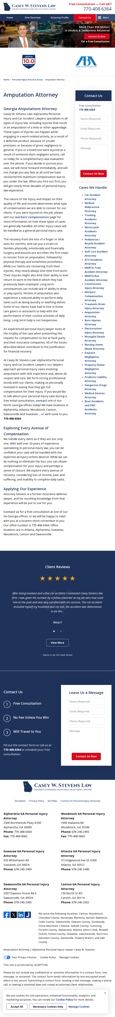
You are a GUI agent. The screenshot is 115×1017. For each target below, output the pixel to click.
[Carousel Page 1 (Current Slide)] (54, 631)
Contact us (11, 512)
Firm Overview (33, 17)
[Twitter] (14, 915)
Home (10, 17)
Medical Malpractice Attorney (92, 207)
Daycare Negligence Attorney (92, 357)
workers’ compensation (32, 217)
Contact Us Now (96, 36)
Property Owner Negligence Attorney (95, 369)
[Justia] (28, 915)
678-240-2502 (80, 902)
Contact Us (85, 17)
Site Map (52, 800)
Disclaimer (20, 800)
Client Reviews (57, 566)
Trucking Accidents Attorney (91, 219)
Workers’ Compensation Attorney (94, 296)
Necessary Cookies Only (48, 1006)
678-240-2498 (80, 869)
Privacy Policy (36, 800)
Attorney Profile (60, 17)
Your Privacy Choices (24, 957)
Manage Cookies (69, 957)
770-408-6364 (97, 9)
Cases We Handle (93, 187)
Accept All (17, 1006)
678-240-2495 (23, 902)
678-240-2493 (80, 832)
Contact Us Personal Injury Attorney (80, 800)
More (106, 17)
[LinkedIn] (21, 915)
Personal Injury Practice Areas (27, 79)
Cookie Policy (48, 957)
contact (41, 400)
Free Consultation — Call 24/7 (90, 4)
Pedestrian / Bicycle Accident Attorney (95, 243)
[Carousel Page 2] (61, 631)
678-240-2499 (23, 869)
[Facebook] (7, 915)
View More (57, 642)
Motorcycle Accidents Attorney (92, 231)
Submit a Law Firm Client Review (57, 655)
